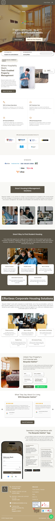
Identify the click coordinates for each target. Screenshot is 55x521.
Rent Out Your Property (34, 39)
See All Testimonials (27, 422)
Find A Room (18, 39)
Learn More (28, 386)
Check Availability (46, 53)
